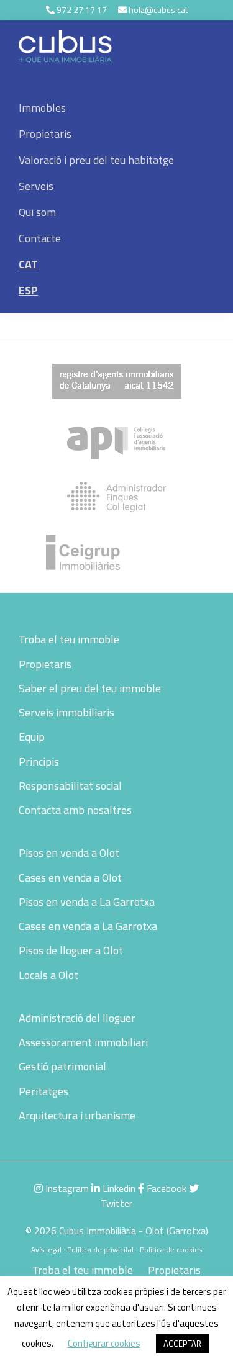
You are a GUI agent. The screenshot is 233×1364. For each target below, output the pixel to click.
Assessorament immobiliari (83, 1042)
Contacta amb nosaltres (75, 810)
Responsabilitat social (70, 785)
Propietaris (45, 664)
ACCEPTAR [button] (182, 1343)
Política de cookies (171, 1249)
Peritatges (43, 1091)
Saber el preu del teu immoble (90, 688)
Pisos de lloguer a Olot (71, 950)
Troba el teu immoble (69, 639)
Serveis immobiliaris (66, 712)
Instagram (66, 1188)
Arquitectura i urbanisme (77, 1115)
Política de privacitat (100, 1249)
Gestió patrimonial (62, 1066)
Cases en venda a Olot (70, 877)
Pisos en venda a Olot (69, 852)
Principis (39, 761)
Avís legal (46, 1249)
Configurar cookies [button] (104, 1343)
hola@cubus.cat (158, 9)
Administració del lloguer (77, 1017)
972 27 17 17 (82, 9)
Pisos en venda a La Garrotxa (87, 901)
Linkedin (117, 1188)
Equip (32, 736)
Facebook (165, 1188)
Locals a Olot (48, 975)
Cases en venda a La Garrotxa (88, 926)
